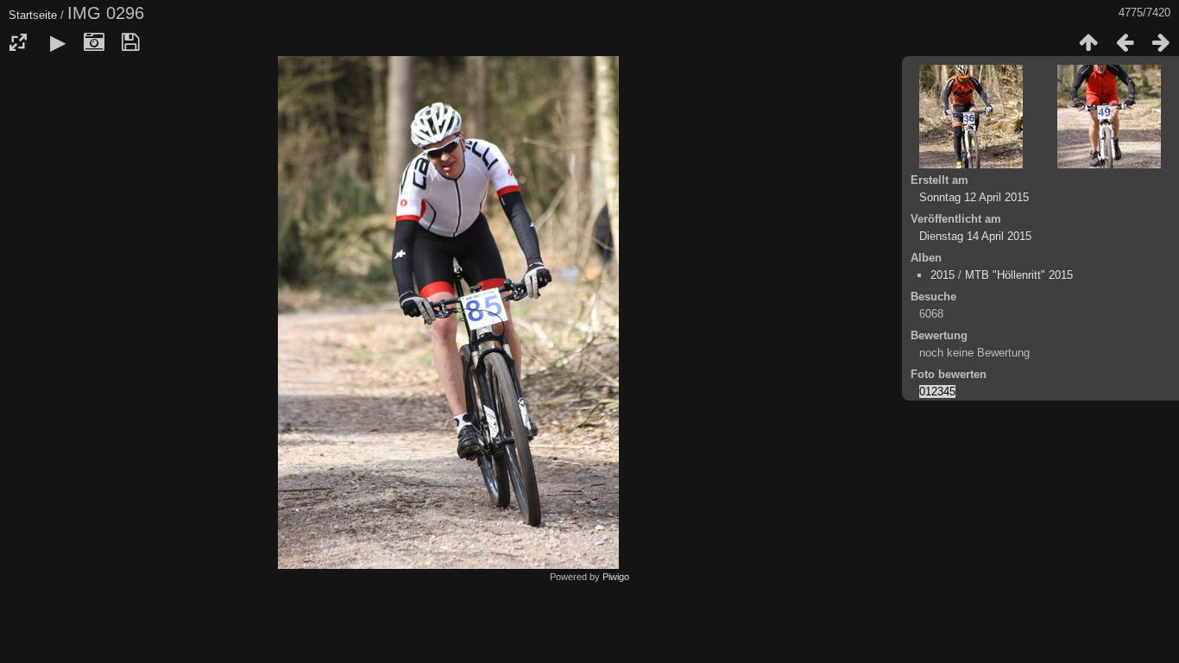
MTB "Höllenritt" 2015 (1019, 274)
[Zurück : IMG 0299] (1124, 42)
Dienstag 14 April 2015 (975, 236)
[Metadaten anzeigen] (94, 42)
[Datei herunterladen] (130, 42)
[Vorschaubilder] (1088, 42)
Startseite (33, 15)
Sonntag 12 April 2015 (974, 197)
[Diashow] (58, 42)
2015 (942, 274)
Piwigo (615, 576)
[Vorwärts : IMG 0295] (1161, 42)
